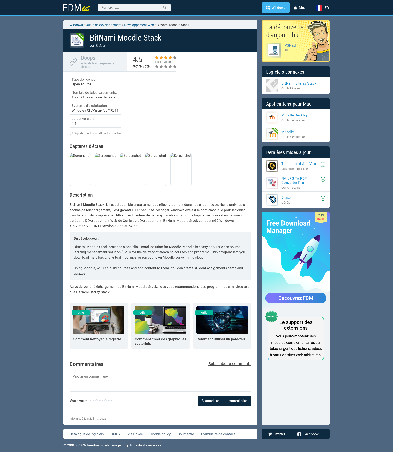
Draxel (286, 197)
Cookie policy (160, 434)
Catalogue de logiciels (87, 434)
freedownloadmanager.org (107, 445)
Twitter (279, 434)
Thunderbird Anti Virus (299, 164)
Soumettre (186, 434)
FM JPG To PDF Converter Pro (294, 180)
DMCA (116, 434)
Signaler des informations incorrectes (97, 133)
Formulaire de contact (218, 434)
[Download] (323, 164)
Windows (76, 25)
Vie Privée (135, 434)
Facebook (311, 434)
